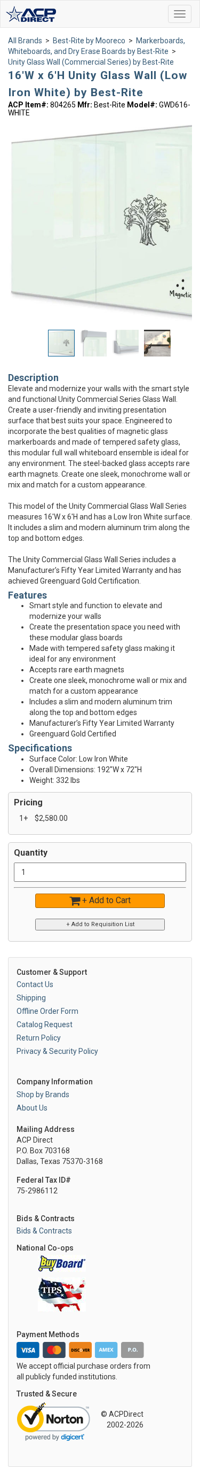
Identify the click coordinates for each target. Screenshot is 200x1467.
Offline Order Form (47, 1011)
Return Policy (39, 1038)
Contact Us (35, 984)
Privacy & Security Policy (57, 1051)
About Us (32, 1108)
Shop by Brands (43, 1094)
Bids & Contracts (44, 1231)
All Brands (25, 40)
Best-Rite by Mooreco (89, 40)
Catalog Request (45, 1024)
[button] (96, 343)
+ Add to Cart (105, 900)
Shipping (31, 997)
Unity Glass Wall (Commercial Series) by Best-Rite (91, 62)
